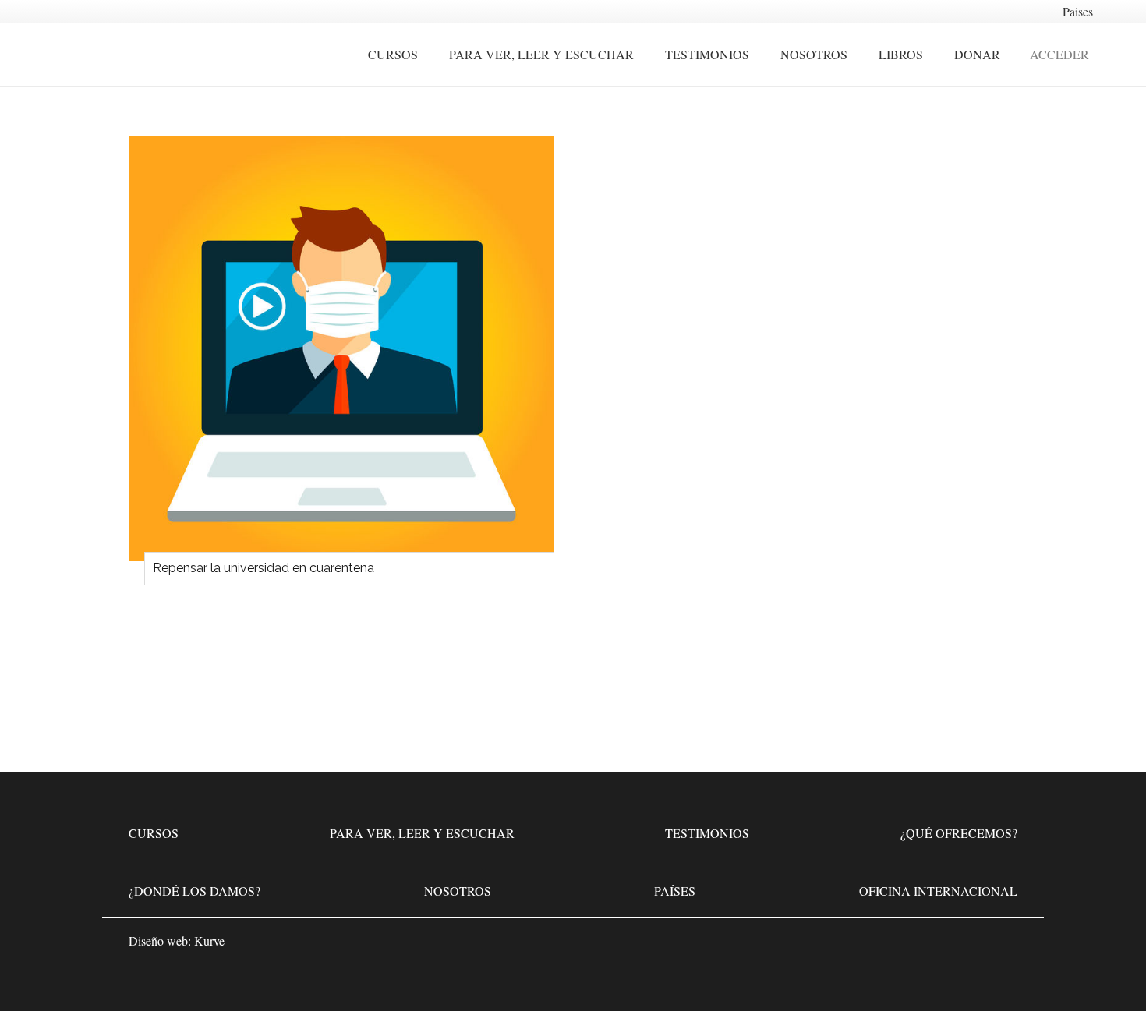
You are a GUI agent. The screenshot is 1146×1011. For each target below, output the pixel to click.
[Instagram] (955, 945)
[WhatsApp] (861, 945)
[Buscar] (1118, 54)
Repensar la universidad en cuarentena (263, 567)
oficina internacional (938, 890)
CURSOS (154, 833)
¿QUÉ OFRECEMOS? (958, 833)
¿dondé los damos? (194, 890)
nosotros (457, 890)
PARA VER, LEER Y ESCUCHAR (422, 833)
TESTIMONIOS (707, 833)
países (674, 890)
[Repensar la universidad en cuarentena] (341, 348)
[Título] (1001, 945)
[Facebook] (908, 945)
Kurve (209, 940)
